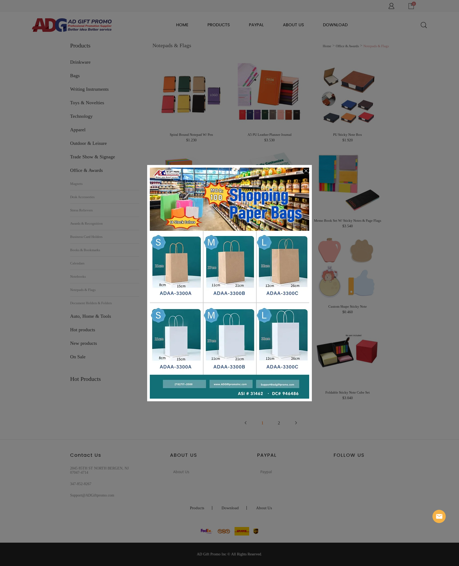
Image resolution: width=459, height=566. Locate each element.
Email (439, 516)
